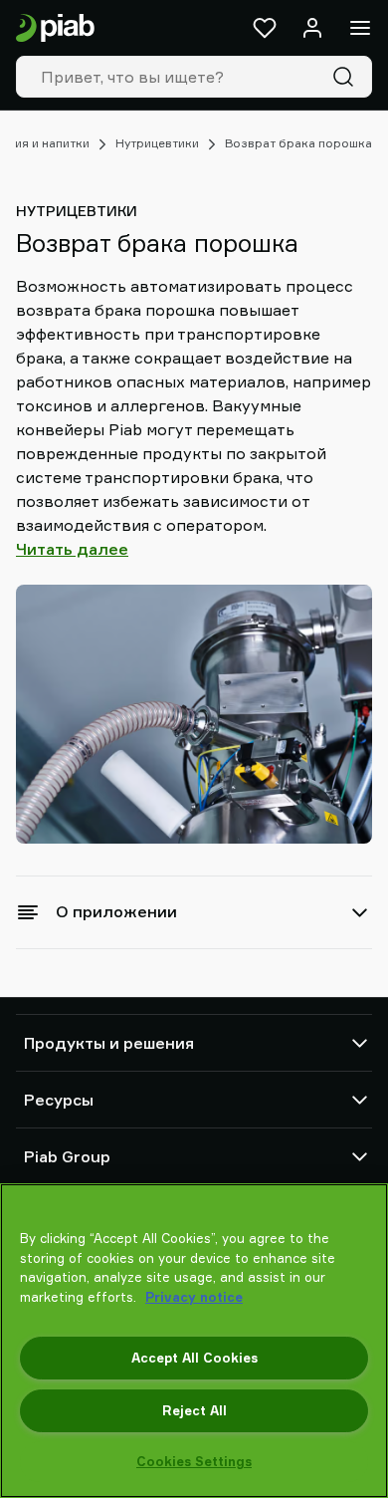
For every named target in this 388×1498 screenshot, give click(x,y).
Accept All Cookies (194, 1358)
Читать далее (72, 549)
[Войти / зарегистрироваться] (312, 28)
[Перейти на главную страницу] (55, 28)
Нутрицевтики (157, 142)
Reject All (194, 1410)
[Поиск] (347, 77)
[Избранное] (265, 28)
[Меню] (360, 28)
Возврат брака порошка (298, 142)
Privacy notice (194, 1297)
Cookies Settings (194, 1461)
